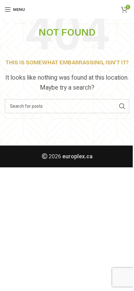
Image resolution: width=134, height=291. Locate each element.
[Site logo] (67, 9)
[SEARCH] (122, 106)
